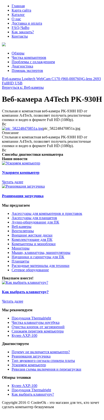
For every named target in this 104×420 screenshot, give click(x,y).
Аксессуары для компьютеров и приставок (47, 213)
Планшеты (20, 261)
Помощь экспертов (27, 70)
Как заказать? (23, 32)
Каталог (18, 15)
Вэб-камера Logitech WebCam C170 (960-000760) (42, 79)
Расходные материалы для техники (40, 266)
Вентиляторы (23, 231)
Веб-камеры (21, 226)
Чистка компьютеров (29, 57)
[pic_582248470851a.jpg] (22, 128)
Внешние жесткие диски (32, 235)
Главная (18, 6)
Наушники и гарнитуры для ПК (38, 257)
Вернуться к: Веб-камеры (23, 87)
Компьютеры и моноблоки (34, 244)
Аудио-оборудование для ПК (35, 222)
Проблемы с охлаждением (33, 62)
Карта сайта (21, 10)
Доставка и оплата (27, 23)
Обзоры (18, 53)
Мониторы (21, 248)
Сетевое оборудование (30, 270)
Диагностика (22, 66)
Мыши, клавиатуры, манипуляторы (41, 253)
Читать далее (12, 182)
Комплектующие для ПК (32, 239)
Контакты (20, 36)
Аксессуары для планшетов (34, 218)
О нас (16, 19)
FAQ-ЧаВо (20, 28)
